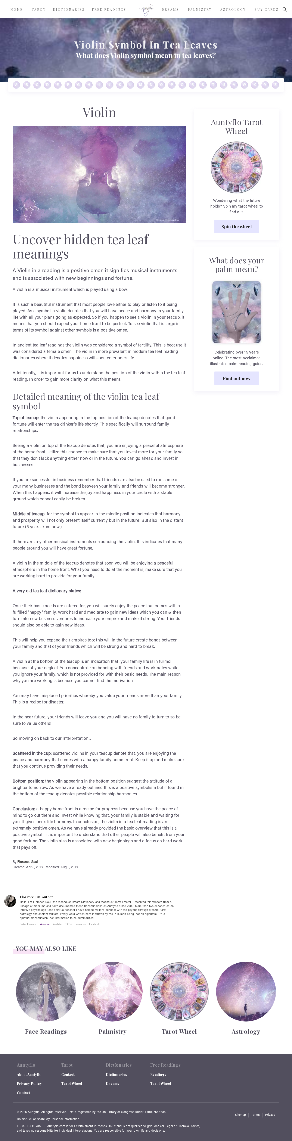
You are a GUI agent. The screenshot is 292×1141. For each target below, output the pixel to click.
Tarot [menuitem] (39, 9)
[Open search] (285, 9)
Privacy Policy (29, 1083)
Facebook (94, 924)
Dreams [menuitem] (170, 9)
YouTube (57, 924)
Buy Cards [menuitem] (267, 9)
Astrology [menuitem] (233, 9)
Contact (23, 1092)
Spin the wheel (236, 226)
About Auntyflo (29, 1074)
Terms (255, 1115)
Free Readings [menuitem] (109, 9)
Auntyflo (34, 1112)
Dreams (112, 1083)
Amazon (45, 924)
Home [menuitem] (16, 9)
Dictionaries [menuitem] (69, 9)
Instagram (80, 924)
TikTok (68, 924)
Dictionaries (116, 1074)
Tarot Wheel (71, 1083)
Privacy (270, 1115)
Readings (158, 1074)
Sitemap (240, 1115)
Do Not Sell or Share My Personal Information (48, 1119)
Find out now (236, 378)
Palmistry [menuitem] (200, 9)
